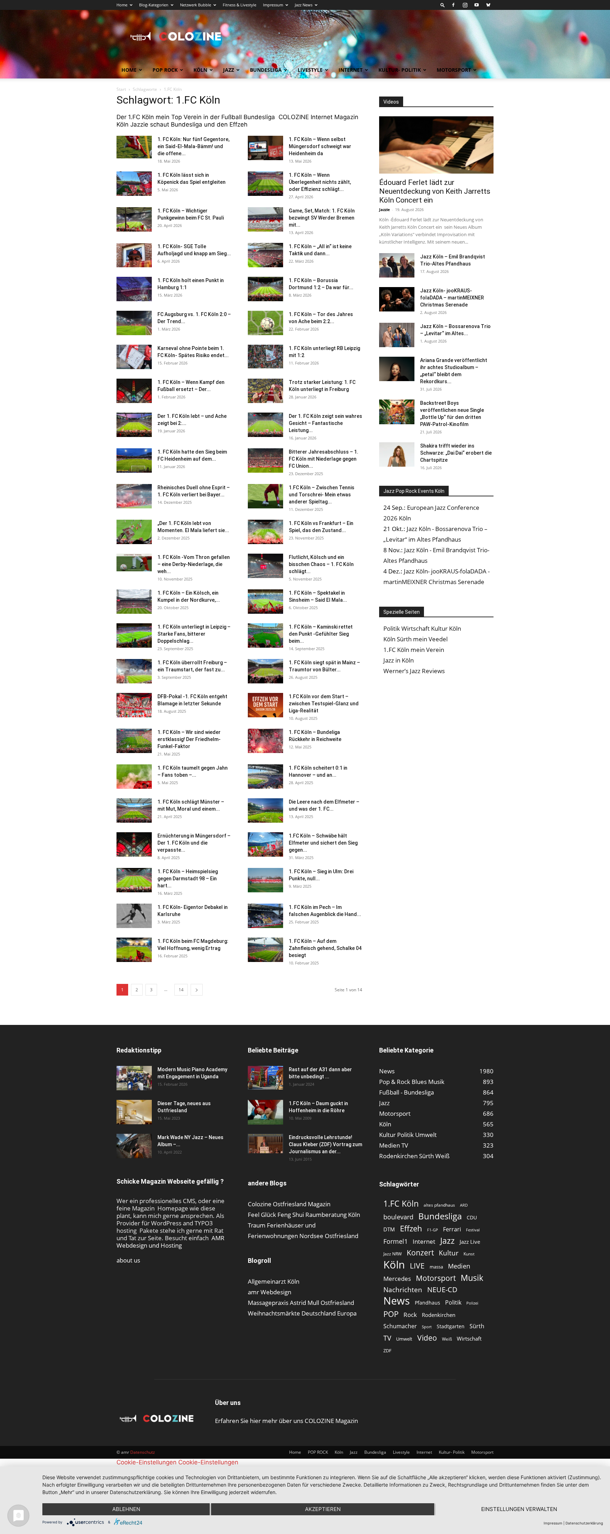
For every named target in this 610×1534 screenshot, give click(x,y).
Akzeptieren (323, 1509)
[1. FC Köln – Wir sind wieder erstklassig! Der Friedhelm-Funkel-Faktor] (134, 741)
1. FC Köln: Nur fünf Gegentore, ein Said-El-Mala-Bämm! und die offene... (193, 146)
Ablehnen (126, 1509)
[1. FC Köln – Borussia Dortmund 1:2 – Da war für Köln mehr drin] (265, 289)
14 (181, 990)
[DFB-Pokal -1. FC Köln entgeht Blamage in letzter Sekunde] (134, 705)
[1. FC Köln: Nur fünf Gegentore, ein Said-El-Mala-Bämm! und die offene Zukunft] (134, 147)
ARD (464, 1205)
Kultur (449, 1252)
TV (387, 1338)
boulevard (398, 1217)
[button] (442, 4)
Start (121, 89)
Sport (427, 1326)
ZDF (387, 1350)
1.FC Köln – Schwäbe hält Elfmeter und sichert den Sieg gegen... (323, 843)
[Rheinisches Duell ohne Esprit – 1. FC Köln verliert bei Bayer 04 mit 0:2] (134, 496)
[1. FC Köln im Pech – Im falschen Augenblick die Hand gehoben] (265, 916)
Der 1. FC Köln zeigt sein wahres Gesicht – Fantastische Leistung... (325, 423)
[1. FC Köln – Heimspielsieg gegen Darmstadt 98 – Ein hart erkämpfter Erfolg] (134, 880)
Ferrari (452, 1229)
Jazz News (303, 4)
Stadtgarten (451, 1326)
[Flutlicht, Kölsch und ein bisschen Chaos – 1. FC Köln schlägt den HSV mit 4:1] (265, 566)
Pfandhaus (427, 1302)
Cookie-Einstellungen (146, 1462)
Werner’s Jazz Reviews (414, 671)
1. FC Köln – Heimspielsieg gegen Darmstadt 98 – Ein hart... (187, 878)
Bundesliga (266, 69)
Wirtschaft (469, 1338)
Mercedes (397, 1278)
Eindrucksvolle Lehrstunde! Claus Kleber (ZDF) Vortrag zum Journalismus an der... (325, 1144)
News (396, 1300)
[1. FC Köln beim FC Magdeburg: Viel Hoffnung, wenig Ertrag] (134, 950)
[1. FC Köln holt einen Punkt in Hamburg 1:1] (134, 289)
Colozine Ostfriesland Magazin (289, 1204)
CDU (472, 1217)
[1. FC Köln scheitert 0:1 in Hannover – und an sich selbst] (265, 776)
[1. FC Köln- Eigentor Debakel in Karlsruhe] (134, 916)
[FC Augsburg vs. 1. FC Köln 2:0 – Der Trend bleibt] (134, 323)
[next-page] (197, 990)
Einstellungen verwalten (519, 1509)
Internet (351, 69)
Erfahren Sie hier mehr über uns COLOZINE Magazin (286, 1421)
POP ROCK (165, 69)
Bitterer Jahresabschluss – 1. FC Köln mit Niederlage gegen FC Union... (323, 459)
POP (391, 1314)
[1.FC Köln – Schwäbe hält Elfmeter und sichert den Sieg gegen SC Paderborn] (265, 844)
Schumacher (400, 1326)
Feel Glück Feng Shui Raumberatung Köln (304, 1215)
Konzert (420, 1252)
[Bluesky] (488, 5)
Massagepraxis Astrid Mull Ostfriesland (301, 1303)
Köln (200, 69)
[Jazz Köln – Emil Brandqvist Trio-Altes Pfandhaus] (396, 265)
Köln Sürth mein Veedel (415, 639)
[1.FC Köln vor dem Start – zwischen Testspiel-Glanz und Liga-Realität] (265, 705)
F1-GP (432, 1229)
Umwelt (404, 1339)
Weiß (447, 1339)
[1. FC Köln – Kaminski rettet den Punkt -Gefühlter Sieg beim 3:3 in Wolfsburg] (265, 635)
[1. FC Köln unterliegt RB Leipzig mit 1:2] (265, 356)
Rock (410, 1314)
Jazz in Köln (398, 660)
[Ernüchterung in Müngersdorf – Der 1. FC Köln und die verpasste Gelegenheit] (134, 844)
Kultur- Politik (399, 69)
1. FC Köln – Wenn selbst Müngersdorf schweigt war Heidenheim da (320, 146)
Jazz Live (470, 1241)
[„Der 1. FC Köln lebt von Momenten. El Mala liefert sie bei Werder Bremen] (134, 532)
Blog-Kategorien (153, 4)
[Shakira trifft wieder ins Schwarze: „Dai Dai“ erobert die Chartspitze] (396, 454)
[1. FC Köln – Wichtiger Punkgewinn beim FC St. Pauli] (134, 219)
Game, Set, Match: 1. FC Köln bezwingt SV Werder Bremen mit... (322, 218)
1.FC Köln (401, 1203)
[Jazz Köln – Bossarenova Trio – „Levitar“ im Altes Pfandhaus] (396, 335)
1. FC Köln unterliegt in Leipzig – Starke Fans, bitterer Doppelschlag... (194, 634)
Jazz (228, 69)
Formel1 (395, 1241)
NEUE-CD (442, 1289)
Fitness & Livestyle (239, 4)
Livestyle (310, 69)
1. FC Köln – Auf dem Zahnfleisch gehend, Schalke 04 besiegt (325, 948)
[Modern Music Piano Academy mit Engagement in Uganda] (134, 1078)
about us (128, 1260)
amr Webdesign (269, 1292)
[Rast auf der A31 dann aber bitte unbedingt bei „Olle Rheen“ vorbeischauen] (265, 1078)
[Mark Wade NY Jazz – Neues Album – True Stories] (134, 1146)
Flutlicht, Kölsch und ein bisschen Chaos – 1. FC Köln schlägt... (321, 564)
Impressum (273, 4)
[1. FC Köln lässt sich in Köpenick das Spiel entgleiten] (134, 183)
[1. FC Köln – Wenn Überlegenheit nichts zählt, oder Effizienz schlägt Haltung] (265, 183)
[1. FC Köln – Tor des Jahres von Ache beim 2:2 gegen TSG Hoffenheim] (265, 323)
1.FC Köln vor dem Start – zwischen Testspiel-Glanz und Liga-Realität (324, 703)
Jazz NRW (392, 1254)
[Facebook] (453, 5)
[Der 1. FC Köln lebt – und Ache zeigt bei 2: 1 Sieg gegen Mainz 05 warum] (134, 425)
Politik (453, 1302)
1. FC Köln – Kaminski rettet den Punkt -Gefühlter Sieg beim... (321, 634)
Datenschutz (142, 1452)
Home (121, 4)
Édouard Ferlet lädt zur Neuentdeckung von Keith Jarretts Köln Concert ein (434, 191)
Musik (472, 1278)
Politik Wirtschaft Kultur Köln (422, 628)
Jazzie (384, 209)
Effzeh (411, 1228)
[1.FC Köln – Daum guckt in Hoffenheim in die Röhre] (265, 1112)
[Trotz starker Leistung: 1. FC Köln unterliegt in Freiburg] (265, 391)
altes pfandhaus (439, 1205)
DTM (389, 1229)
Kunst (469, 1254)
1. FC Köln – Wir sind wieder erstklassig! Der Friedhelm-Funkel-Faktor (189, 739)
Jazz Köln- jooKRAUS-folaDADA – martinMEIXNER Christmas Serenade (452, 298)
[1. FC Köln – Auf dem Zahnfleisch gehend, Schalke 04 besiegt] (265, 950)
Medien (459, 1266)
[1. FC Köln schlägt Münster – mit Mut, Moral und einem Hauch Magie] (134, 810)
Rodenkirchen (438, 1314)
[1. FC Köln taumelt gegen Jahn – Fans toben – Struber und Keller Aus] (134, 776)
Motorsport (454, 69)
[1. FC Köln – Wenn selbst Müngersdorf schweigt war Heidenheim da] (265, 148)
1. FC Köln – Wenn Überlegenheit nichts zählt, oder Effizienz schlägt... (320, 182)
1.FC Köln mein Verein (413, 650)
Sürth (477, 1326)
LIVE (417, 1265)
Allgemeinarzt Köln (273, 1281)
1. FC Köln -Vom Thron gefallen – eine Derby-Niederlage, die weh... (193, 564)
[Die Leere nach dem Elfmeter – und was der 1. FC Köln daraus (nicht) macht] (265, 810)
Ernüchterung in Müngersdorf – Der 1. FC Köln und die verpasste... (194, 843)
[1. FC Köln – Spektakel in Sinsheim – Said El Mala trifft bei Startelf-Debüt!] (265, 601)
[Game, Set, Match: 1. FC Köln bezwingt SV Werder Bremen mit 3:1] (265, 219)
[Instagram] (465, 5)
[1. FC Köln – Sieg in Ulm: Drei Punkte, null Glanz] (265, 880)
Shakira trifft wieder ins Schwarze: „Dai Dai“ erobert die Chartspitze (456, 453)
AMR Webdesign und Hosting (170, 1241)
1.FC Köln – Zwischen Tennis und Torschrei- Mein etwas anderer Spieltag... (321, 494)
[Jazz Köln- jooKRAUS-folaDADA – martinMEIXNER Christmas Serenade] (396, 299)
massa (436, 1267)
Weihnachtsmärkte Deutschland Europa (302, 1313)
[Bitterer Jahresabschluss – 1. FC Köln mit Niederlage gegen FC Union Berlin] (265, 460)
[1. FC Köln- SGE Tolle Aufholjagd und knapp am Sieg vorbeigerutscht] (134, 255)
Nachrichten (402, 1289)
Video (427, 1337)
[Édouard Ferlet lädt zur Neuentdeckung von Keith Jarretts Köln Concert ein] (436, 145)
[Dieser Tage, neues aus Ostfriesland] (134, 1112)
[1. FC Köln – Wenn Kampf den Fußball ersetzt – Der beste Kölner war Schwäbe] (134, 391)
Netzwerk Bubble (195, 4)
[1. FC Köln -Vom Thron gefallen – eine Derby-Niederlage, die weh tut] (134, 562)
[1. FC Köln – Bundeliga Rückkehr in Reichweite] (265, 741)
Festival (473, 1229)
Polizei (472, 1303)
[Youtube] (476, 5)
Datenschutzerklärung (584, 1523)
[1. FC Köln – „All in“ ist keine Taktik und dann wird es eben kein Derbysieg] (265, 255)
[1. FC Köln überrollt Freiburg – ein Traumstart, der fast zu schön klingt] (134, 671)
